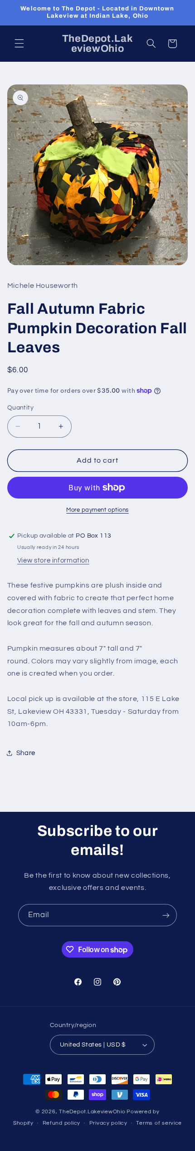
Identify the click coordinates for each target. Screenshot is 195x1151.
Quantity (20, 408)
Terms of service (159, 1123)
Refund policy (62, 1123)
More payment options (97, 510)
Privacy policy (108, 1123)
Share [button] (25, 753)
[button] (19, 43)
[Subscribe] (166, 915)
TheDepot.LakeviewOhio (92, 1111)
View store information (53, 560)
